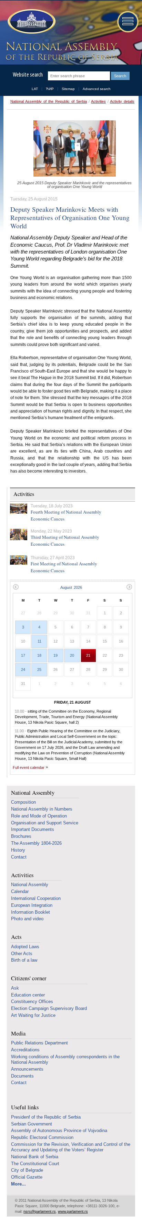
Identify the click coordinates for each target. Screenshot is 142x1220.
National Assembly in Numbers (41, 809)
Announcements (27, 1069)
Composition (23, 802)
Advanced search (97, 89)
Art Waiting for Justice (33, 1015)
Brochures (21, 836)
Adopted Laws (25, 946)
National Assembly (32, 792)
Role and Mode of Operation (39, 816)
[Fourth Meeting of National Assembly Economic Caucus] (18, 509)
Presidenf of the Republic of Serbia (46, 1117)
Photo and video (27, 918)
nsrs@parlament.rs (39, 1211)
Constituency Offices (32, 1001)
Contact (19, 857)
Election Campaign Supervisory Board (49, 1008)
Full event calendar (28, 767)
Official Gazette (26, 1177)
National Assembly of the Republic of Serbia (48, 101)
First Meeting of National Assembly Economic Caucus (64, 567)
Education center (28, 995)
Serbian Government (31, 1124)
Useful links (25, 1107)
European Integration (31, 905)
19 (55, 655)
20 (72, 655)
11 (39, 641)
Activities (98, 101)
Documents (22, 1076)
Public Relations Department (39, 1042)
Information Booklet (30, 912)
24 (23, 669)
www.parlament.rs (73, 1211)
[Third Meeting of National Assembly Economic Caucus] (18, 534)
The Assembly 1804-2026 (36, 843)
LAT (35, 89)
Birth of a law (24, 960)
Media (18, 1033)
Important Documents (32, 829)
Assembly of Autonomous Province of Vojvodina (59, 1130)
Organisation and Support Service (44, 822)
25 (39, 669)
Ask (15, 988)
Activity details (122, 101)
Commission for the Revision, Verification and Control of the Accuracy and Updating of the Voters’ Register (70, 1147)
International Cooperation (36, 898)
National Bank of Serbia (34, 1156)
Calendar (20, 891)
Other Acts (21, 953)
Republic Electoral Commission (42, 1137)
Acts (16, 937)
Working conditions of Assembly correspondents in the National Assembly (65, 1059)
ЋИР (50, 89)
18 (39, 655)
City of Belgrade (27, 1170)
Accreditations (25, 1049)
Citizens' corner (29, 978)
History (18, 850)
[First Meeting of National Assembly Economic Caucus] (18, 560)
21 (88, 655)
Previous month (16, 587)
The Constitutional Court (35, 1163)
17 (23, 655)
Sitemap (68, 89)
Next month (129, 587)
